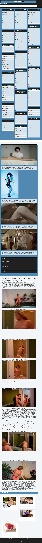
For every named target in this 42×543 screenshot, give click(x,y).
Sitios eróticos (4, 269)
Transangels (18, 108)
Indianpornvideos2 (19, 60)
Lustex (30, 97)
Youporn (17, 22)
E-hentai (30, 61)
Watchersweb (31, 86)
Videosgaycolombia (19, 130)
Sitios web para (4, 258)
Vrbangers (5, 110)
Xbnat (4, 95)
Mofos (30, 30)
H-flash (17, 45)
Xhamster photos (19, 80)
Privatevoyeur (31, 82)
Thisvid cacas (31, 14)
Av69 (30, 125)
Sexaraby (4, 91)
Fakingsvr (5, 116)
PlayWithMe (5, 18)
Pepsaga (4, 37)
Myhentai (30, 63)
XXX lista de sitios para (5, 261)
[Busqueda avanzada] (36, 6)
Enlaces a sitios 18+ (5, 266)
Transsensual (18, 110)
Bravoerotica (18, 78)
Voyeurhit (30, 78)
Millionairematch (6, 64)
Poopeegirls (31, 16)
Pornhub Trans (18, 97)
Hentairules (31, 53)
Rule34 (30, 59)
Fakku (30, 55)
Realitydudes (18, 134)
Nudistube (30, 74)
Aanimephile (31, 51)
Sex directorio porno (5, 271)
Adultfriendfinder (6, 68)
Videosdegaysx (18, 128)
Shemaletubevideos (19, 99)
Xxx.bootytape (31, 91)
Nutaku (17, 33)
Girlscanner (31, 95)
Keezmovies (18, 28)
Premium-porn (31, 34)
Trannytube (18, 101)
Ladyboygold (18, 106)
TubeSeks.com (18, 14)
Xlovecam (5, 26)
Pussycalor (18, 88)
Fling (4, 60)
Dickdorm (17, 136)
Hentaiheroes (18, 35)
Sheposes (17, 84)
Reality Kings (31, 28)
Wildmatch (5, 58)
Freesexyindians (19, 62)
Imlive (4, 16)
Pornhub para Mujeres (7, 75)
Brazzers (30, 42)
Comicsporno (5, 41)
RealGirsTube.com (19, 26)
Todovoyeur (31, 72)
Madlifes (30, 114)
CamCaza (5, 12)
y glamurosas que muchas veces (13, 282)
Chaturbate (5, 24)
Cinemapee (31, 22)
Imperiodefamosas (19, 86)
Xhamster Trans (19, 95)
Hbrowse (4, 33)
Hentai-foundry (31, 49)
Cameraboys (5, 81)
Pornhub (17, 24)
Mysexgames (18, 47)
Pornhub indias (18, 56)
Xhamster (18, 16)
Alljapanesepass (31, 127)
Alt (3, 62)
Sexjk (4, 93)
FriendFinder (5, 56)
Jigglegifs (17, 118)
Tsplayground (18, 104)
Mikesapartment (32, 40)
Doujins (30, 57)
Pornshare (30, 99)
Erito (30, 132)
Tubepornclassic (6, 47)
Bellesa (4, 79)
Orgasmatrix (5, 125)
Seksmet (4, 123)
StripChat (5, 14)
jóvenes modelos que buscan (25, 285)
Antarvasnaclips (19, 66)
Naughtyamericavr (6, 108)
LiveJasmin (5, 22)
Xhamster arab (5, 89)
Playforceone (18, 39)
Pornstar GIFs (18, 116)
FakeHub (30, 32)
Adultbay (30, 103)
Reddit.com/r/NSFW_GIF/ (20, 121)
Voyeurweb (31, 84)
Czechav (30, 36)
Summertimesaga (19, 41)
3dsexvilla (18, 37)
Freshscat (30, 20)
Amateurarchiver (32, 80)
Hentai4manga (31, 65)
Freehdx (17, 64)
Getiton (4, 66)
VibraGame (5, 20)
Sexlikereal (5, 112)
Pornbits (30, 93)
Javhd (30, 123)
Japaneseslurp (31, 136)
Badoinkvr (5, 106)
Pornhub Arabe (5, 87)
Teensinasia (18, 74)
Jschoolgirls (31, 131)
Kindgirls (17, 82)
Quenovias (31, 76)
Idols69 (30, 129)
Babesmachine (18, 76)
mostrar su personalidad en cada (22, 383)
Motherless (5, 97)
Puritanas (5, 129)
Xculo (17, 72)
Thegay (17, 132)
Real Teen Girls (31, 70)
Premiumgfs (31, 44)
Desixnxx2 (18, 58)
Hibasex (4, 99)
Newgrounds (18, 43)
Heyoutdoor (31, 134)
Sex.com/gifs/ (18, 120)
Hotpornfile (31, 101)
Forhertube (5, 77)
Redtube (17, 20)
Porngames (18, 49)
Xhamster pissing (32, 12)
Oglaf (4, 35)
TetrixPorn (18, 12)
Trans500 (17, 102)
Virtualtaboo (5, 114)
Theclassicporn (5, 49)
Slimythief (5, 39)
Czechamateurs (31, 38)
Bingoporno (5, 127)
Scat (29, 18)
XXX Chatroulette (3, 3)
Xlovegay (5, 28)
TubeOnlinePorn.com (19, 18)
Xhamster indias (19, 54)
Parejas (30, 112)
